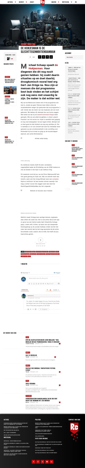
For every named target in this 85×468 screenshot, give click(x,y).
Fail (34, 44)
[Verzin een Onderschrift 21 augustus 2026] (10, 131)
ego (34, 251)
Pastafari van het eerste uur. (30, 119)
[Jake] (9, 58)
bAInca (27, 402)
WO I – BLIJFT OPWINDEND (10, 432)
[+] (52, 283)
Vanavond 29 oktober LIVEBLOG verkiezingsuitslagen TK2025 (43, 431)
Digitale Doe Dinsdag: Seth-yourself (44, 450)
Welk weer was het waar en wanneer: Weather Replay (10, 80)
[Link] (48, 284)
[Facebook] (39, 57)
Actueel (23, 44)
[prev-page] (66, 189)
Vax (69, 122)
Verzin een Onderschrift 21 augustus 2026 (9, 141)
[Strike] (36, 284)
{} (50, 283)
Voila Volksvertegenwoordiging (43, 433)
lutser (57, 251)
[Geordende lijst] (38, 284)
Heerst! (7, 76)
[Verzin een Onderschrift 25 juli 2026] (67, 157)
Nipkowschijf (33, 254)
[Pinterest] (47, 57)
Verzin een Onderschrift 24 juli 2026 (77, 166)
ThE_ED (27, 357)
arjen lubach (28, 251)
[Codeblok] (45, 284)
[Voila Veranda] (13, 386)
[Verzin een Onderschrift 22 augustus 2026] (10, 111)
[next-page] (69, 189)
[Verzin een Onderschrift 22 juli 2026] (67, 182)
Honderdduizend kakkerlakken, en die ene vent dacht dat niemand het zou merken (41, 400)
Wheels (7, 96)
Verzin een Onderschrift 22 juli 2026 (77, 183)
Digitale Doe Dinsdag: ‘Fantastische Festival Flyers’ (40, 369)
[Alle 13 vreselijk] (13, 356)
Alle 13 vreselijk (31, 355)
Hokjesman (51, 251)
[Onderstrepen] (34, 284)
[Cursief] (31, 284)
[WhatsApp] (51, 57)
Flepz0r (69, 67)
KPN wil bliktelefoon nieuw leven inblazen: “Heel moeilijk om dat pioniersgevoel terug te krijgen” (43, 341)
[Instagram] (38, 462)
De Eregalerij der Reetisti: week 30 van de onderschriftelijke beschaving (77, 149)
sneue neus (24, 256)
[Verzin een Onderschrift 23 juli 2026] (67, 174)
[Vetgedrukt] (29, 284)
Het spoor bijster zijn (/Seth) (11, 430)
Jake (12, 59)
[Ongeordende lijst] (41, 284)
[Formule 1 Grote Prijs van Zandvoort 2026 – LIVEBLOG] (10, 90)
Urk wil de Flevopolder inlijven (12, 435)
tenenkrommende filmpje (45, 114)
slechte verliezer (41, 254)
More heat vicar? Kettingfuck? (43, 448)
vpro (29, 256)
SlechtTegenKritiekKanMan (52, 254)
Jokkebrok (30, 295)
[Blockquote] (43, 284)
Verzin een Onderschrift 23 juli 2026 (77, 175)
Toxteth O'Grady (30, 343)
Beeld (29, 44)
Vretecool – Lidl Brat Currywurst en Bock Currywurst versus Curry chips (15, 451)
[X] (43, 57)
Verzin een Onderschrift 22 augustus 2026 (9, 121)
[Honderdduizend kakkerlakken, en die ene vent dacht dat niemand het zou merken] (13, 401)
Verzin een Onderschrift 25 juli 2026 (77, 158)
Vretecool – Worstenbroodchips (12, 441)
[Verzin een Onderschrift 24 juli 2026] (67, 165)
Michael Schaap (25, 254)
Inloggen (57, 272)
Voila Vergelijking (39, 436)
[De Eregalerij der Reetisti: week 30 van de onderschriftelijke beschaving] (67, 147)
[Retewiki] (51, 462)
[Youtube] (47, 462)
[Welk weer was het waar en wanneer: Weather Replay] (10, 70)
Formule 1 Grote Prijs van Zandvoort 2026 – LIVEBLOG (10, 101)
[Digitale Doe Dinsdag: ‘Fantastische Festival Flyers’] (13, 370)
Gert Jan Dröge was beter (42, 251)
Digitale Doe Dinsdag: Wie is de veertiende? (46, 452)
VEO (6, 117)
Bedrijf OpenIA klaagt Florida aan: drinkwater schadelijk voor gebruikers (16, 427)
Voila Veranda (30, 383)
